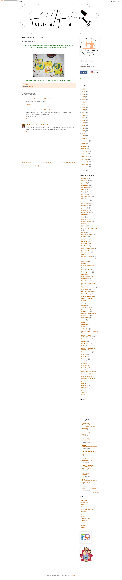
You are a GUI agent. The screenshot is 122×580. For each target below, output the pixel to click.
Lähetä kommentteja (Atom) (33, 166)
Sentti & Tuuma (86, 518)
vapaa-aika (84, 180)
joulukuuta (84, 138)
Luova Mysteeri (86, 281)
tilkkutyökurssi (85, 187)
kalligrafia (84, 341)
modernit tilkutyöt (86, 203)
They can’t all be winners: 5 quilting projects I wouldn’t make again (89, 426)
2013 (83, 123)
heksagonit (84, 356)
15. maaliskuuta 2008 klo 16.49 (43, 99)
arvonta (83, 320)
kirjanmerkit (84, 385)
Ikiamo (83, 504)
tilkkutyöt (84, 178)
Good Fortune (85, 241)
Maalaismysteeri (86, 243)
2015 (83, 117)
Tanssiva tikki (86, 433)
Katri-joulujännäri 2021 (88, 371)
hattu (82, 383)
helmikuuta (84, 164)
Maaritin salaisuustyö (87, 296)
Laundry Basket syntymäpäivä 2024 (87, 335)
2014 (83, 120)
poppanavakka (85, 514)
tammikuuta (85, 167)
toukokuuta (84, 156)
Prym (82, 516)
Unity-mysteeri (85, 317)
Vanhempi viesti (70, 162)
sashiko (83, 392)
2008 (83, 136)
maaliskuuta (85, 162)
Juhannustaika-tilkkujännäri (89, 331)
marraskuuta (85, 141)
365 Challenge (85, 307)
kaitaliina (84, 254)
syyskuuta (84, 146)
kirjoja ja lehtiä (85, 212)
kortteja (31, 86)
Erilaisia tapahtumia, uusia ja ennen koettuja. (89, 452)
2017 (83, 112)
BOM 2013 (84, 226)
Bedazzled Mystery (87, 276)
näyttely (83, 232)
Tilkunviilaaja (86, 423)
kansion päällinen (86, 272)
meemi (83, 361)
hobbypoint (84, 502)
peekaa (83, 511)
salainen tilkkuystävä (87, 248)
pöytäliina (84, 390)
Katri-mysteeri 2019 (87, 374)
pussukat (84, 183)
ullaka (83, 527)
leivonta (83, 214)
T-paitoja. (84, 434)
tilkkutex (83, 525)
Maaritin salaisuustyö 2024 (89, 283)
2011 (83, 128)
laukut (83, 192)
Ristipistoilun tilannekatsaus (89, 446)
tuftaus (83, 394)
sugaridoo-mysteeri (87, 256)
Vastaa (28, 104)
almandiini (84, 500)
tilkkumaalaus (85, 343)
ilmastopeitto (85, 261)
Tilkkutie (84, 487)
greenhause (85, 381)
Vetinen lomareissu (87, 460)
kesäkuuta (84, 154)
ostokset (83, 194)
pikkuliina (84, 274)
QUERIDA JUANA (86, 298)
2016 (83, 115)
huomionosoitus (86, 221)
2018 (83, 110)
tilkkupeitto (84, 185)
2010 (83, 131)
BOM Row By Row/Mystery (89, 228)
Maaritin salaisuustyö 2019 (89, 265)
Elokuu (83, 454)
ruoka (83, 326)
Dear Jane (84, 219)
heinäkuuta (84, 151)
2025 (83, 91)
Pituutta (84, 440)
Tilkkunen (84, 520)
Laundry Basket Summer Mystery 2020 (88, 310)
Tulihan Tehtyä (86, 439)
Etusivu (48, 162)
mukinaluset (85, 289)
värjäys (83, 305)
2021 (83, 102)
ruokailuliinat (85, 329)
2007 (83, 170)
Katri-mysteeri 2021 (87, 376)
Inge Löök (84, 236)
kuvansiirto (84, 359)
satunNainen (86, 459)
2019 (83, 107)
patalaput (84, 208)
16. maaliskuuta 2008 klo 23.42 (40, 125)
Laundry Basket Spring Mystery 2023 (88, 348)
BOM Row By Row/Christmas (85, 251)
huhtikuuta (84, 159)
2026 (83, 89)
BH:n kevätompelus (87, 291)
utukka (28, 125)
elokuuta (84, 148)
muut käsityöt (85, 201)
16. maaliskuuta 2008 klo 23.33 (43, 110)
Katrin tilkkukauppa (87, 507)
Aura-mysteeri (85, 365)
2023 (83, 97)
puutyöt (83, 300)
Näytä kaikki (96, 492)
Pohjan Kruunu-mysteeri (88, 287)
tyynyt (83, 217)
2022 (83, 99)
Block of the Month (87, 234)
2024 (83, 94)
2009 (83, 133)
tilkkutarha (84, 523)
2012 (83, 125)
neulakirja (84, 387)
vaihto (83, 303)
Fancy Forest (85, 278)
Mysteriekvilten (85, 269)
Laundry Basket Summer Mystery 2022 (88, 314)
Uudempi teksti (26, 162)
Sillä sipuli (84, 474)
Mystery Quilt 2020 (87, 378)
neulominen (84, 205)
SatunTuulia (85, 473)
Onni (82, 189)
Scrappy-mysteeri (86, 352)
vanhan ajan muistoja (87, 259)
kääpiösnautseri (86, 196)
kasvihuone (84, 246)
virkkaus (83, 263)
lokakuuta (84, 143)
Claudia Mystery (86, 294)
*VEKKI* (84, 445)
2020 (83, 104)
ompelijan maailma (87, 509)
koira (82, 198)
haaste (83, 322)
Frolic (83, 346)
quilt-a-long (84, 239)
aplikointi (84, 354)
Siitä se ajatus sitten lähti (89, 488)
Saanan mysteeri (86, 339)
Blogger (73, 575)
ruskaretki (84, 363)
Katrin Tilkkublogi (87, 465)
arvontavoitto (85, 210)
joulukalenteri (85, 324)
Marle (83, 479)
